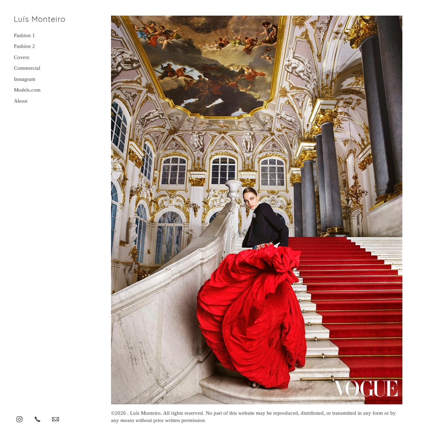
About (20, 101)
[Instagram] (19, 419)
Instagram (24, 79)
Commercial (27, 68)
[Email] (55, 419)
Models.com (27, 90)
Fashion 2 (24, 46)
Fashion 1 (24, 35)
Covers (21, 57)
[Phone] (37, 419)
